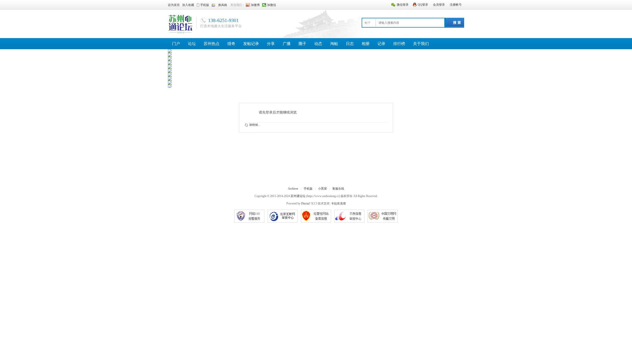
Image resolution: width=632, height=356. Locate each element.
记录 (381, 44)
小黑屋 (322, 188)
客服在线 (338, 188)
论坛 (192, 44)
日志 (350, 44)
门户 (176, 44)
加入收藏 (188, 5)
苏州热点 (211, 44)
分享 (271, 44)
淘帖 (334, 44)
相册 (366, 44)
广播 (287, 44)
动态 (318, 44)
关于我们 (421, 44)
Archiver (293, 188)
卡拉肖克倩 (338, 203)
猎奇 (231, 44)
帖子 (368, 22)
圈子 (302, 44)
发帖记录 (251, 44)
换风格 (222, 5)
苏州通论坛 (298, 196)
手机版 (308, 188)
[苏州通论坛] (180, 23)
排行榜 (399, 44)
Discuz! (305, 203)
